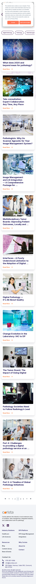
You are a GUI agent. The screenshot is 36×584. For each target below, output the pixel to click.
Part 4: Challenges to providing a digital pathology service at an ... (16, 446)
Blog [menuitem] (3, 546)
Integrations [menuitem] (22, 537)
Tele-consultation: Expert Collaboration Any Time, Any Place (13, 102)
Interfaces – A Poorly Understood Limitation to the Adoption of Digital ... (15, 261)
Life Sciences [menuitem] (6, 537)
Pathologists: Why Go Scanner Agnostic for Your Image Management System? (18, 141)
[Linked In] (8, 525)
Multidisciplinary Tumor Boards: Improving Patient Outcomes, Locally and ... (16, 222)
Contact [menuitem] (21, 550)
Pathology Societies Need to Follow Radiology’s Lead (16, 407)
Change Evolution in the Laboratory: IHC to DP (15, 335)
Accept (13, 22)
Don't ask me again (25, 22)
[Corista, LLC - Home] (8, 512)
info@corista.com (11, 563)
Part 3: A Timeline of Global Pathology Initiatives (16, 483)
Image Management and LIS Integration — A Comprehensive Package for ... (13, 181)
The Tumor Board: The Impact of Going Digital (14, 371)
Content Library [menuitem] (7, 548)
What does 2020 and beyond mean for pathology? (17, 64)
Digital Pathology (7, 32)
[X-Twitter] (3, 525)
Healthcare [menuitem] (5, 534)
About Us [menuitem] (22, 546)
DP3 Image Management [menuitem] (26, 534)
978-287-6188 (10, 560)
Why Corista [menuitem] (23, 542)
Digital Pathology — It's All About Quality (13, 298)
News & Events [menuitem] (6, 551)
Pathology (19, 32)
